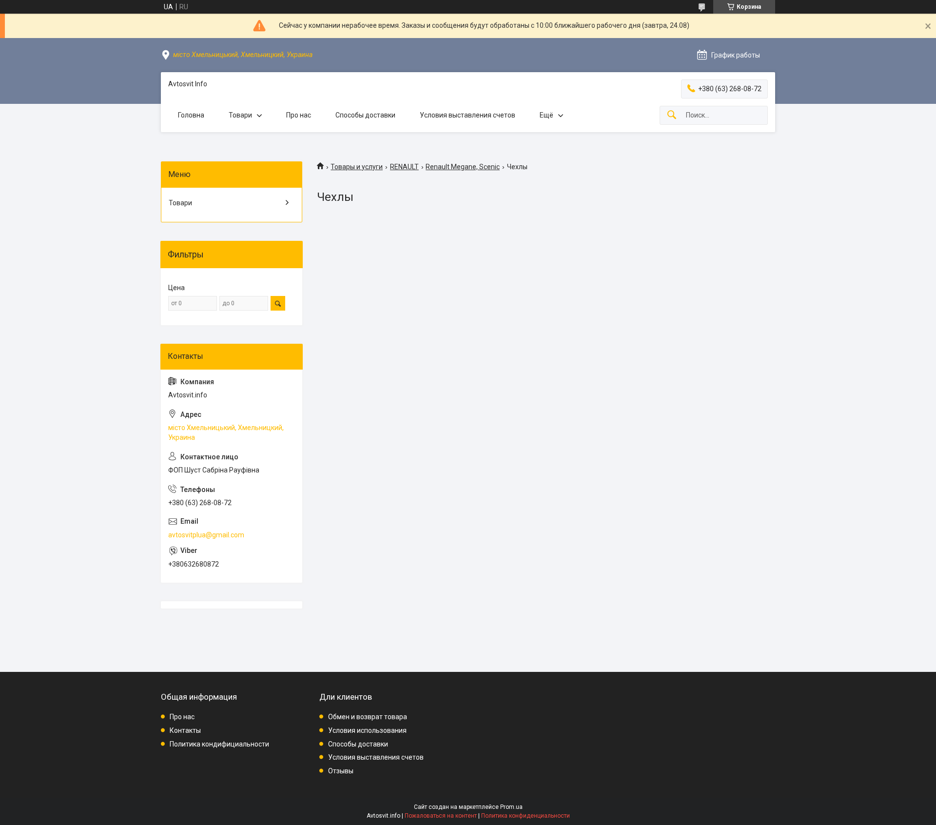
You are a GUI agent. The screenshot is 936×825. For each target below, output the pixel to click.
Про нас (298, 115)
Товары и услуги (357, 167)
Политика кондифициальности (219, 744)
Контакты (185, 730)
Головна (191, 115)
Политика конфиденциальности (525, 815)
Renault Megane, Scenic (463, 167)
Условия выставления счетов (467, 115)
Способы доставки (365, 115)
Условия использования (367, 730)
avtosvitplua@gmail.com (206, 535)
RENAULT (404, 167)
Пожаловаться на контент (441, 815)
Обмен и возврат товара (367, 717)
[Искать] (672, 115)
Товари (240, 115)
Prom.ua (511, 807)
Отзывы (340, 771)
